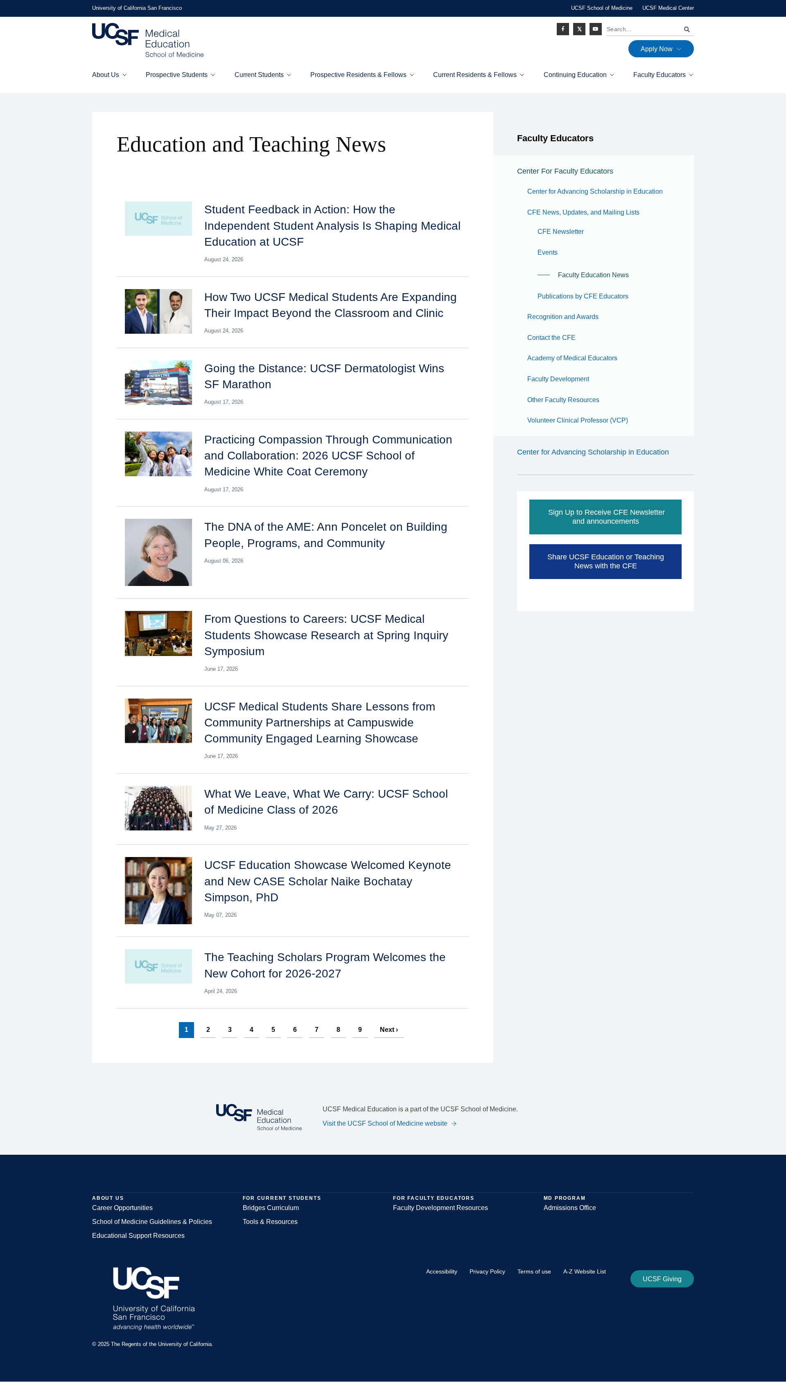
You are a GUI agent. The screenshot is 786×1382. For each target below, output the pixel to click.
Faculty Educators (659, 74)
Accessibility (441, 1271)
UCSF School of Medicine (601, 8)
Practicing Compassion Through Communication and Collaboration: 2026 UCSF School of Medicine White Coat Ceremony (328, 455)
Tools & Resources (270, 1221)
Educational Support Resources (138, 1235)
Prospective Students (177, 74)
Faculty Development (558, 378)
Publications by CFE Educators (583, 296)
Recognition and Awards (563, 316)
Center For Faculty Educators (565, 171)
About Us (105, 74)
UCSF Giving (662, 1279)
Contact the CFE (551, 337)
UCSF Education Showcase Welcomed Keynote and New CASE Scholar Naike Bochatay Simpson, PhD (327, 881)
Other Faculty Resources (563, 399)
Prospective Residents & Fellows (358, 74)
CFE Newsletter (561, 231)
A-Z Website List (584, 1271)
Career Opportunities (122, 1207)
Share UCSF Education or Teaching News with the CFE (605, 561)
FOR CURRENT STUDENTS (282, 1198)
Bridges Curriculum (271, 1207)
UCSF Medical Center (668, 8)
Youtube (596, 29)
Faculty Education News (593, 274)
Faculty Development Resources (440, 1207)
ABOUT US (108, 1198)
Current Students (259, 74)
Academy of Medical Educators (572, 358)
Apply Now (657, 48)
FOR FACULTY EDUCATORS (433, 1198)
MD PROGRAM (565, 1198)
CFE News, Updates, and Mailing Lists (583, 212)
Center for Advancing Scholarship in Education (595, 191)
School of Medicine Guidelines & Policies (152, 1221)
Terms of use (534, 1271)
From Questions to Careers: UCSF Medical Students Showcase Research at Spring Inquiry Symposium (326, 635)
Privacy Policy (487, 1271)
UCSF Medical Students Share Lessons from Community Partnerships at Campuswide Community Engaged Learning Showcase (319, 722)
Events (548, 252)
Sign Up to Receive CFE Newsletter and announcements (605, 517)
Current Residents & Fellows (475, 74)
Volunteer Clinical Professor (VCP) (577, 420)
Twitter (579, 29)
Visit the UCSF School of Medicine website (385, 1123)
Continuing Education (575, 74)
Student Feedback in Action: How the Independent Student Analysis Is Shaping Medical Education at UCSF (332, 225)
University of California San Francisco (137, 8)
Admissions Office (570, 1207)
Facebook (563, 29)
